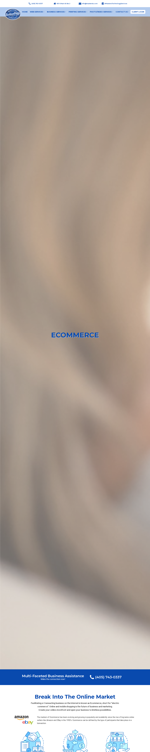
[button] (37, 12)
